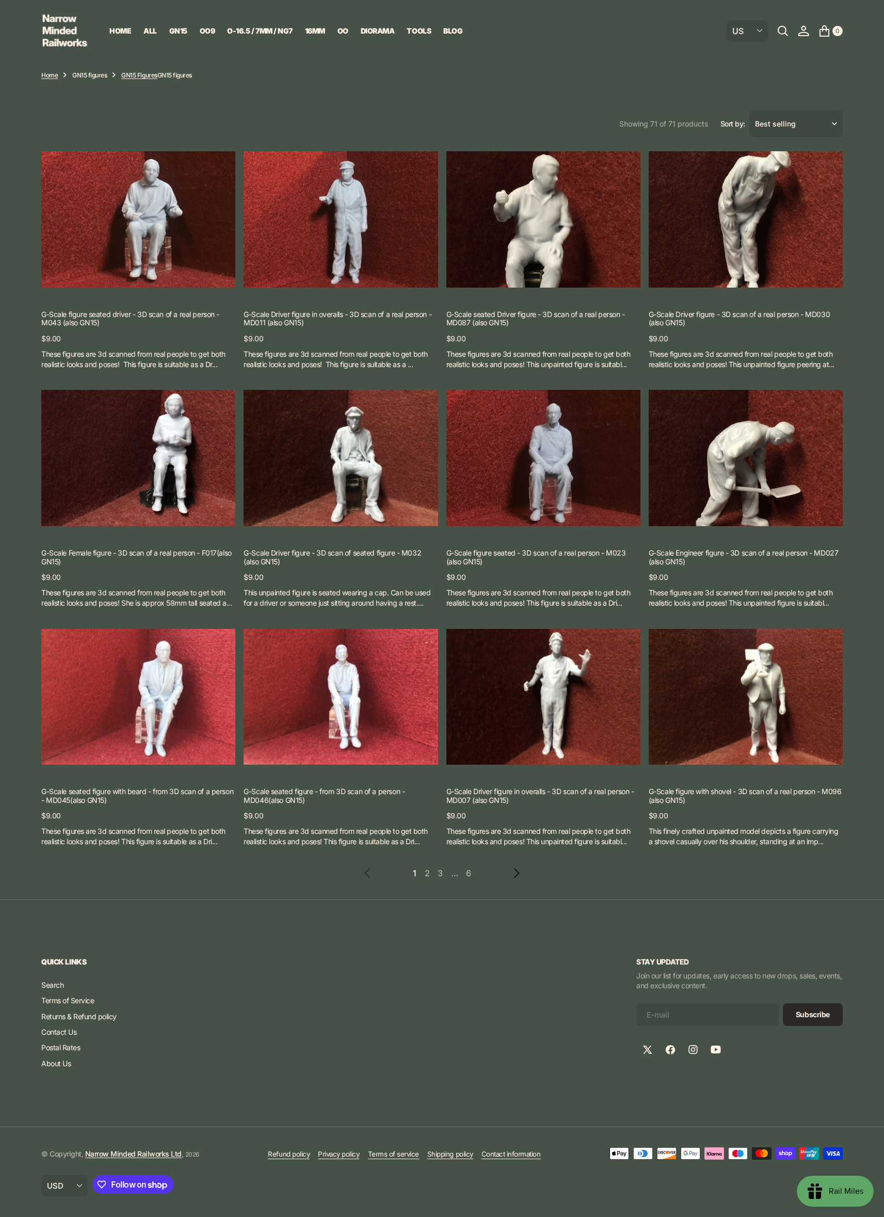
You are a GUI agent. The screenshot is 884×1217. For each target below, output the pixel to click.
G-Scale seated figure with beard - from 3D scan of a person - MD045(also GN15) (137, 795)
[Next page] (501, 873)
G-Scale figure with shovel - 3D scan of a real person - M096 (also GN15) (745, 795)
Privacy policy (338, 1154)
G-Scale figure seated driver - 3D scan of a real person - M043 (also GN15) (130, 318)
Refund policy (289, 1154)
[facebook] (670, 1049)
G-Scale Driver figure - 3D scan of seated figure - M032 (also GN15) (332, 557)
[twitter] (647, 1049)
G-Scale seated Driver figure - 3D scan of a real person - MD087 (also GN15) (535, 318)
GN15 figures (89, 75)
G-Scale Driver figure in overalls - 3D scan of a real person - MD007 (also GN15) (540, 795)
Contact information (511, 1154)
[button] (803, 31)
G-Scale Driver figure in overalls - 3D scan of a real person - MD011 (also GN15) (337, 318)
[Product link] (138, 219)
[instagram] (693, 1049)
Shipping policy (450, 1154)
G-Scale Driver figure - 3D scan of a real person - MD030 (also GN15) (739, 318)
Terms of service (393, 1154)
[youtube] (715, 1049)
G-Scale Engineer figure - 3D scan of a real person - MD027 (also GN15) (744, 557)
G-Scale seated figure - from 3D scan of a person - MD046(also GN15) (324, 795)
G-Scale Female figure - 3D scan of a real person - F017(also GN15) (136, 557)
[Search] (783, 31)
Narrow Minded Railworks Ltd (133, 1153)
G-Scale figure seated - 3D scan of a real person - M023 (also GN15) (536, 557)
